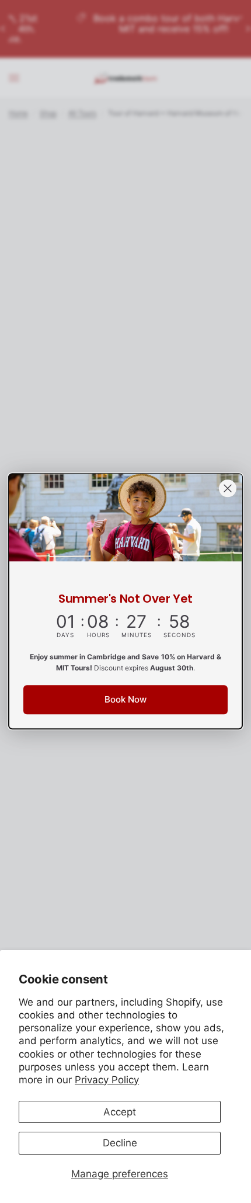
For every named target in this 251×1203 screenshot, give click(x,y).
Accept (119, 1112)
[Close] (227, 488)
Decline (120, 1143)
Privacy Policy (107, 1080)
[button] (125, 700)
